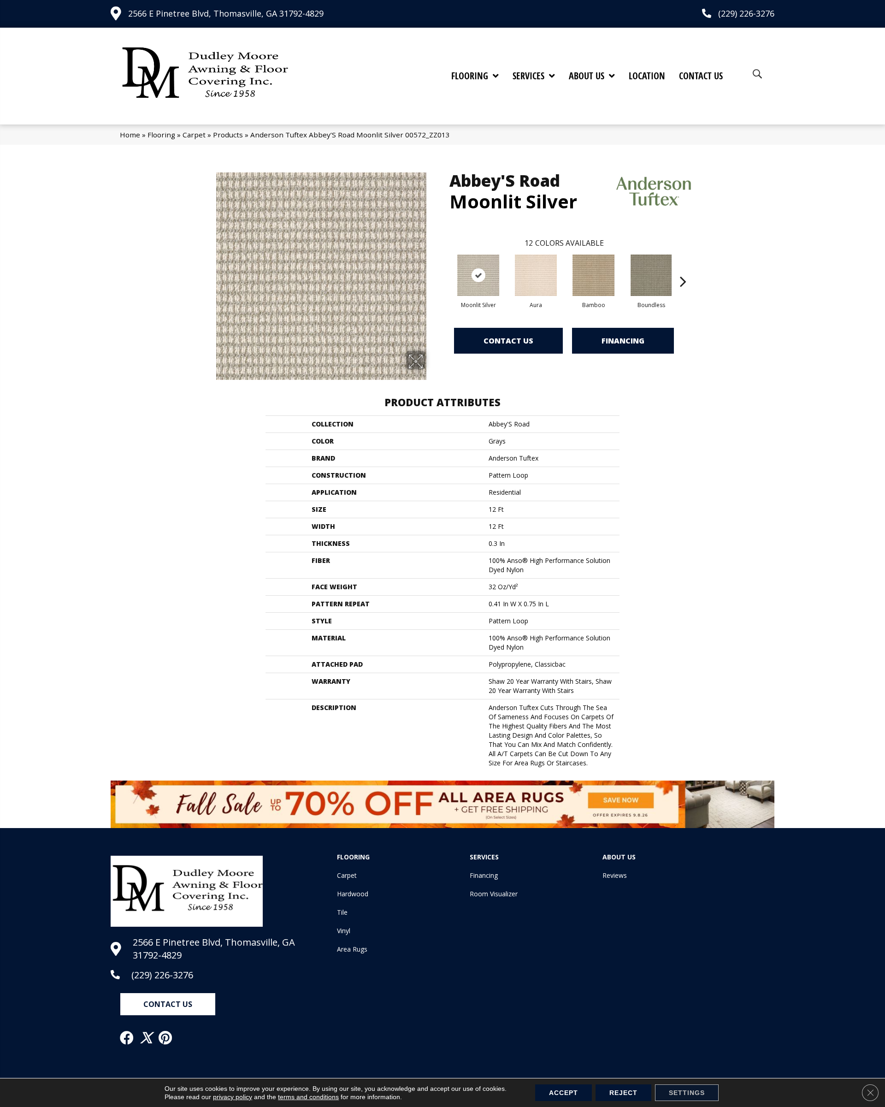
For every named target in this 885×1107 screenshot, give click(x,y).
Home (130, 134)
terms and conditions (308, 1097)
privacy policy (232, 1097)
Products (228, 134)
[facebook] (127, 1038)
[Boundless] (651, 275)
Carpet (194, 134)
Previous (445, 267)
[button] (168, 1004)
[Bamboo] (593, 275)
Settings (687, 1092)
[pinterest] (166, 1038)
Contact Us (508, 341)
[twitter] (146, 1038)
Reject (623, 1092)
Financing (623, 341)
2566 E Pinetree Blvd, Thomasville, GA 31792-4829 (226, 13)
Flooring (161, 134)
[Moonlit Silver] (478, 275)
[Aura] (536, 275)
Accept (563, 1092)
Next (683, 267)
